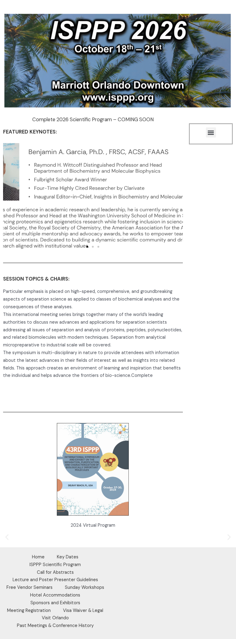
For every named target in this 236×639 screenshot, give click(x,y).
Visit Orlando (55, 618)
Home (38, 557)
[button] (87, 247)
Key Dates (67, 557)
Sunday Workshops (84, 587)
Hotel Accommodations (55, 595)
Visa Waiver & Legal (83, 610)
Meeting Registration (29, 610)
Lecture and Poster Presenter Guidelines (55, 580)
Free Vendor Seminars (29, 587)
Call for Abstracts (55, 572)
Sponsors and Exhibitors (55, 603)
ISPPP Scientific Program (55, 565)
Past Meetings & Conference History (55, 626)
